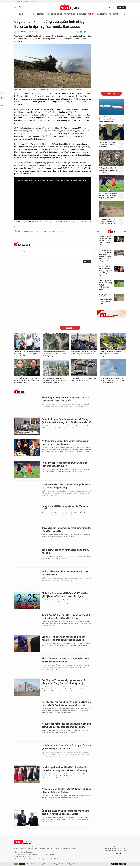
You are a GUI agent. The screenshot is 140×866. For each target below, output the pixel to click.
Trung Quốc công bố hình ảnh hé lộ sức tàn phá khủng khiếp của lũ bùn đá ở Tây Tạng (55, 354)
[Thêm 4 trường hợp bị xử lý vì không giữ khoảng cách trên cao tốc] (84, 367)
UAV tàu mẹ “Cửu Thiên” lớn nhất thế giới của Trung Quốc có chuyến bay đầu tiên (66, 747)
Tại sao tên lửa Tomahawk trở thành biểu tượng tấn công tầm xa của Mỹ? (108, 119)
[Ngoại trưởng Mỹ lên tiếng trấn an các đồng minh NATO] (27, 513)
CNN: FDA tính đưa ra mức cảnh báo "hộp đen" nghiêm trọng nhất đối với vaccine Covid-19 (64, 638)
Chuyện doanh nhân (103, 14)
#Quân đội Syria (28, 231)
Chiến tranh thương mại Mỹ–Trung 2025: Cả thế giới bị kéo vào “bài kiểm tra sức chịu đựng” (65, 595)
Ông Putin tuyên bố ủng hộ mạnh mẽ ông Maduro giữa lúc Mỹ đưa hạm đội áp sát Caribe (65, 812)
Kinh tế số (40, 14)
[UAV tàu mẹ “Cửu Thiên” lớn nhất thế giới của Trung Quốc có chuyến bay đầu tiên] (27, 752)
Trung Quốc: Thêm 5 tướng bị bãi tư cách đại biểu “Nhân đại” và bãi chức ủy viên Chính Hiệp (26, 380)
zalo (114, 853)
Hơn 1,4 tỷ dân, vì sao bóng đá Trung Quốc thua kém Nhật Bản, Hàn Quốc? (108, 196)
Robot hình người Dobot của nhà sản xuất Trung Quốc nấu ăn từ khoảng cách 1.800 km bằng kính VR (105, 255)
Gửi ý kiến (87, 261)
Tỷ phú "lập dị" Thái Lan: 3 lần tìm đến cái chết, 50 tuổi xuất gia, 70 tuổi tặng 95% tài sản (66, 616)
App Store (114, 864)
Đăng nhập (121, 7)
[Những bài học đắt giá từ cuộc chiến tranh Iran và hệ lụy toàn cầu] (111, 158)
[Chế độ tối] (114, 7)
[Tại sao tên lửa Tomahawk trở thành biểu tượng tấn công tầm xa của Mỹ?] (111, 107)
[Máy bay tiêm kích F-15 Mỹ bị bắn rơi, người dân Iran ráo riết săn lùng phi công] (111, 209)
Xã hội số (22, 14)
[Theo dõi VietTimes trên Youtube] (117, 853)
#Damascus (61, 231)
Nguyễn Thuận (22, 31)
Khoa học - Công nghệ (54, 14)
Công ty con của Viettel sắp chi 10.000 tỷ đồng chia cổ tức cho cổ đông (111, 354)
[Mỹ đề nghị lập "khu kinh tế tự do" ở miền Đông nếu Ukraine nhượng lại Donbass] (27, 795)
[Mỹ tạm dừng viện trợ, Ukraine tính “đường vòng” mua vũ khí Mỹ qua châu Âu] (119, 269)
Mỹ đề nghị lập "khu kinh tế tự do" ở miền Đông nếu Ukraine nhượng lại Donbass (66, 790)
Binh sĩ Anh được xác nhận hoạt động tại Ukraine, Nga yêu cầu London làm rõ (65, 660)
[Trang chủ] (15, 14)
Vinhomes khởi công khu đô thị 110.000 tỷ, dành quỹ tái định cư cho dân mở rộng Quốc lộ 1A (55, 380)
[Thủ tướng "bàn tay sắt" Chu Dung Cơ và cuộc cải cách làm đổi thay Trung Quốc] (119, 239)
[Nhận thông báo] (110, 7)
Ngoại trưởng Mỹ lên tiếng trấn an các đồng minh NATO (65, 508)
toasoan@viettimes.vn (115, 846)
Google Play (122, 864)
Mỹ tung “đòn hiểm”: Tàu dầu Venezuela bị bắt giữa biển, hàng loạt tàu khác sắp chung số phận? (66, 725)
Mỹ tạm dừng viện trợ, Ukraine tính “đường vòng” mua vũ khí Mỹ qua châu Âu (105, 271)
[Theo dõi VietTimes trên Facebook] (111, 853)
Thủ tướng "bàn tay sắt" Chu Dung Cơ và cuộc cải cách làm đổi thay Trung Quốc (105, 240)
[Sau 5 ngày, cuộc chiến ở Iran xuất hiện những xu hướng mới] (111, 132)
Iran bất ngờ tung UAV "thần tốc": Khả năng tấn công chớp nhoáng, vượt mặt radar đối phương (64, 769)
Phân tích (20, 392)
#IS (37, 231)
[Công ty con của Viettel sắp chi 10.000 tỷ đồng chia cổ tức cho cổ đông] (113, 341)
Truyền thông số (119, 14)
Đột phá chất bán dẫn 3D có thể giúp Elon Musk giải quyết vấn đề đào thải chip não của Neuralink (66, 703)
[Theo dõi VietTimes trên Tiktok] (120, 853)
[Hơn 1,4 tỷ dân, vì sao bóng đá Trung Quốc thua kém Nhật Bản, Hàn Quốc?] (111, 183)
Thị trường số (69, 14)
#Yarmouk (43, 231)
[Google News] (87, 32)
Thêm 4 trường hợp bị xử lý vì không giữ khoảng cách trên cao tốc (83, 379)
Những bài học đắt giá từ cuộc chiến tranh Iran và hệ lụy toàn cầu (108, 170)
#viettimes (52, 231)
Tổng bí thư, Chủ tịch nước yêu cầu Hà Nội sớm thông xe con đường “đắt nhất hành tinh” (27, 354)
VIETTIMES (70, 7)
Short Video (81, 14)
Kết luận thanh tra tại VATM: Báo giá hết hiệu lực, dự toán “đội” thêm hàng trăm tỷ (83, 354)
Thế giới (91, 14)
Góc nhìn (31, 14)
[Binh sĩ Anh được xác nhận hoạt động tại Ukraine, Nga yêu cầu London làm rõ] (27, 665)
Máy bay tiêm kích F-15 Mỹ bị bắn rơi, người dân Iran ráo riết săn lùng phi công (108, 221)
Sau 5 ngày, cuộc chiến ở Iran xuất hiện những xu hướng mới (107, 145)
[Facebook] (77, 32)
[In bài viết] (81, 32)
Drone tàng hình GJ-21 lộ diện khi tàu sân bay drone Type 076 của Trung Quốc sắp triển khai (112, 380)
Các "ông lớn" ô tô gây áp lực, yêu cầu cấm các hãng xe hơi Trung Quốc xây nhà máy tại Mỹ (64, 682)
